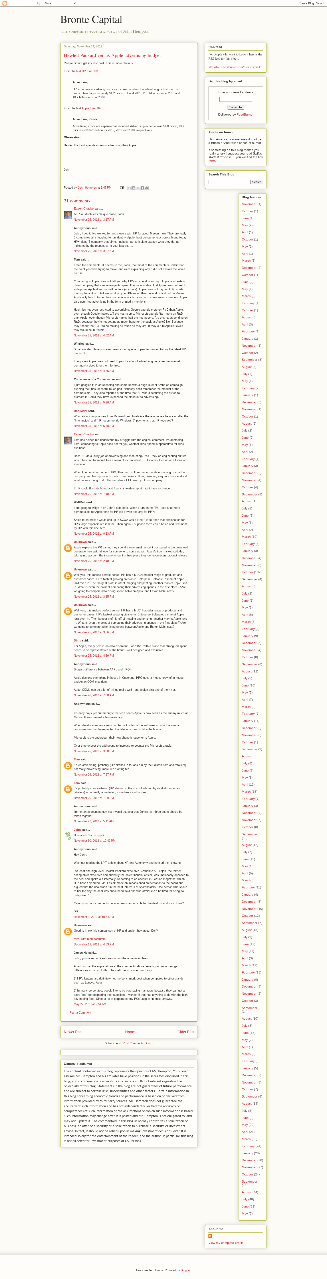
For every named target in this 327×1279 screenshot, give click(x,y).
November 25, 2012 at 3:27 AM (94, 251)
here (211, 160)
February (248, 303)
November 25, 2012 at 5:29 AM (94, 402)
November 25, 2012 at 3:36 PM (94, 632)
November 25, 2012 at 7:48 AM (94, 494)
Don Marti (80, 411)
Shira (77, 640)
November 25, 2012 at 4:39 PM (94, 655)
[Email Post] (121, 187)
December (249, 267)
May (245, 225)
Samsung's (95, 835)
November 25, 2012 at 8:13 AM (94, 533)
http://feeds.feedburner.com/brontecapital (234, 67)
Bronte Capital (91, 19)
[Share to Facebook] (142, 188)
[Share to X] (138, 188)
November (249, 204)
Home (130, 1032)
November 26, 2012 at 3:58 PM (94, 751)
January (247, 338)
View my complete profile (226, 1242)
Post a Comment (80, 1012)
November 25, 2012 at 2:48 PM (94, 561)
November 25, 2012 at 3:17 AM (94, 219)
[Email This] (129, 188)
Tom (77, 759)
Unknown (80, 542)
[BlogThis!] (133, 188)
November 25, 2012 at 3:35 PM (94, 596)
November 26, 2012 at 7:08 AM (94, 695)
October (247, 211)
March (246, 260)
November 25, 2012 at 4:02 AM (94, 335)
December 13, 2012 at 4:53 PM (94, 944)
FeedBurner (245, 114)
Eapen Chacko (84, 208)
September (249, 359)
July (244, 374)
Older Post (186, 1032)
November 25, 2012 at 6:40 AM (94, 426)
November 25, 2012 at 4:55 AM (94, 371)
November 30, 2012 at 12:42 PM (94, 840)
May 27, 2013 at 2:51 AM (90, 1004)
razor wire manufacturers (90, 939)
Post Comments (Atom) (138, 1043)
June (245, 218)
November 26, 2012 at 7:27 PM (94, 774)
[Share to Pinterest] (146, 188)
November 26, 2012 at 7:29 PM (94, 798)
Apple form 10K (92, 108)
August (247, 317)
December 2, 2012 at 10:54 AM (94, 917)
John (77, 829)
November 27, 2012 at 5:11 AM (94, 821)
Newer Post (73, 1032)
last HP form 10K (87, 71)
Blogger (185, 1270)
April (245, 232)
